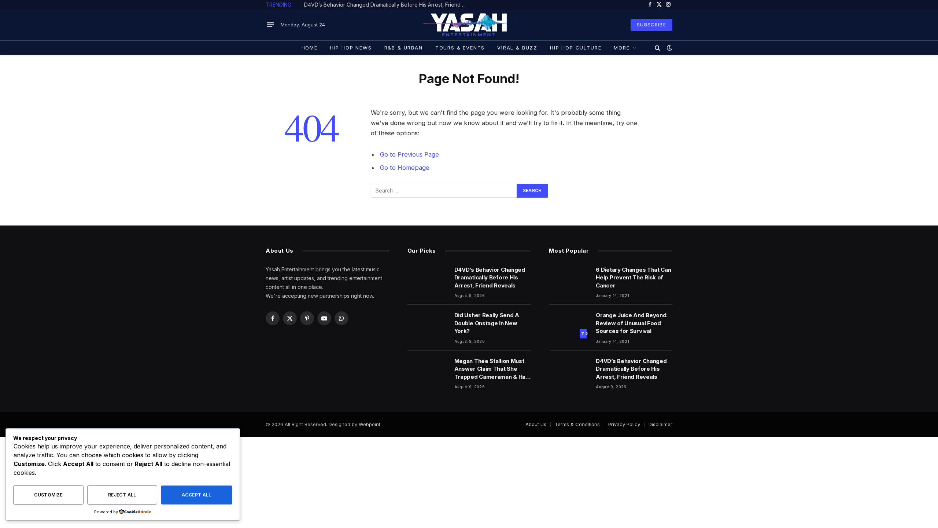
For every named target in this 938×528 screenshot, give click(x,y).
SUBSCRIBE (651, 24)
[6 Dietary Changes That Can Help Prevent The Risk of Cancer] (569, 279)
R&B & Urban (403, 48)
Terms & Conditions (577, 424)
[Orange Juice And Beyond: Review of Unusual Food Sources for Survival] (569, 324)
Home (310, 48)
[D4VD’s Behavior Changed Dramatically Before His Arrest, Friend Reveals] (427, 279)
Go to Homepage (404, 167)
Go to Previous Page (409, 154)
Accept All (196, 495)
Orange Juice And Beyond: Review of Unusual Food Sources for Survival (632, 323)
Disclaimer (660, 424)
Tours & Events (460, 48)
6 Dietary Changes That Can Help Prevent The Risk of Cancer (633, 277)
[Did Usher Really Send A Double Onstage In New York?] (427, 324)
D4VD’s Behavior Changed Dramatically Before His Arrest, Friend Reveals (386, 4)
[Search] (657, 48)
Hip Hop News (351, 48)
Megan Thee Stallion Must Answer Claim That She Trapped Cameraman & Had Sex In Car (491, 369)
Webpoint (369, 424)
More (621, 48)
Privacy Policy (624, 424)
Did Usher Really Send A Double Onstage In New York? (486, 323)
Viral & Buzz (517, 48)
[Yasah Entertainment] (469, 24)
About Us (535, 424)
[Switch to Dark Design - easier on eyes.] (668, 48)
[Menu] (270, 25)
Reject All (122, 495)
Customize (48, 495)
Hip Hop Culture (575, 48)
